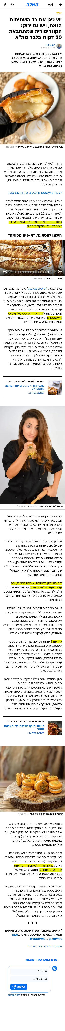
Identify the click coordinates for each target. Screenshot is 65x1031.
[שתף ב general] (6, 4)
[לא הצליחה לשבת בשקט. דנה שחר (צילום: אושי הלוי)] (32, 457)
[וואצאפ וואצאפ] (12, 4)
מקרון (59, 946)
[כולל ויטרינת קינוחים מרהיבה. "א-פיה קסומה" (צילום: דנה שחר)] (32, 111)
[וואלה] (32, 4)
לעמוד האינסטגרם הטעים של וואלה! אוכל (35, 193)
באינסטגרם (37, 939)
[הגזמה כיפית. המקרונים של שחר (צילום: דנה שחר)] (32, 781)
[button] (50, 4)
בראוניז (42, 946)
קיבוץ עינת (33, 946)
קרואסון (51, 946)
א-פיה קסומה (37, 288)
